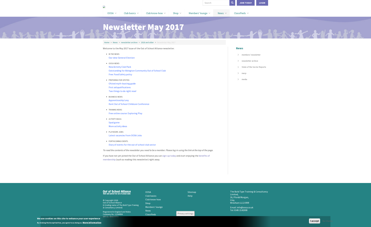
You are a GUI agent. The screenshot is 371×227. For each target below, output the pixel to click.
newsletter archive (129, 42)
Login (262, 2)
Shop (175, 13)
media (244, 79)
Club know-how (154, 13)
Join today (246, 2)
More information (92, 222)
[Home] (185, 7)
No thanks (327, 220)
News (221, 13)
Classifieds (240, 13)
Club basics (130, 13)
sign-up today (169, 155)
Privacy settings (185, 213)
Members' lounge (198, 13)
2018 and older (147, 42)
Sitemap (192, 192)
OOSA (110, 13)
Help (190, 195)
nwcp (244, 73)
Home (106, 42)
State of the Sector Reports (254, 67)
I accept (314, 221)
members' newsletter (251, 54)
